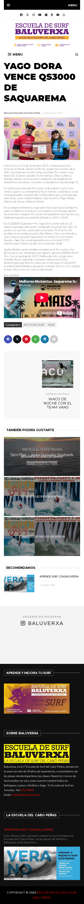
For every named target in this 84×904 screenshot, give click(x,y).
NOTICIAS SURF (34, 324)
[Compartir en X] (17, 339)
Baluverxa (45, 623)
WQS (51, 324)
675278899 (27, 790)
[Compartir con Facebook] (8, 339)
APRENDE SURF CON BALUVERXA (59, 576)
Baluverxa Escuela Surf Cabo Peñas (22, 113)
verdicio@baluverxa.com (25, 794)
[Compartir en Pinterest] (26, 339)
